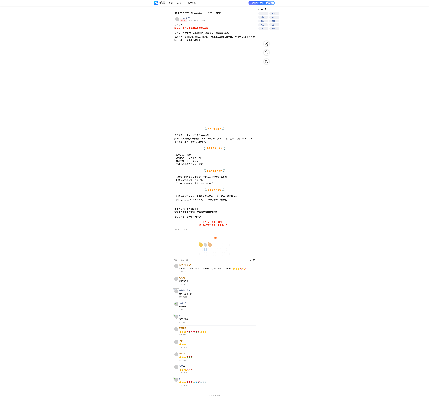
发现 (179, 3)
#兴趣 (262, 17)
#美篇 (262, 21)
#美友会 (274, 13)
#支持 (273, 28)
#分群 (273, 25)
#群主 (262, 13)
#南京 (273, 21)
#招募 (262, 28)
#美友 (273, 17)
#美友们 (262, 25)
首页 (171, 3)
